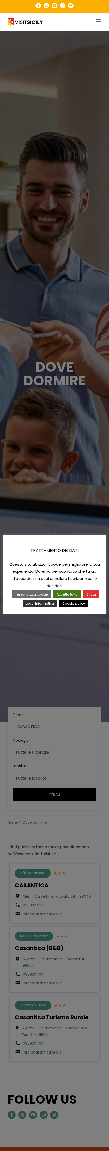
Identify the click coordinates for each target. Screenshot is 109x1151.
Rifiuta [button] (91, 594)
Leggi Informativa (40, 603)
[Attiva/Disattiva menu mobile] (98, 21)
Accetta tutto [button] (67, 594)
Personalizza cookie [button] (31, 594)
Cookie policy (73, 603)
